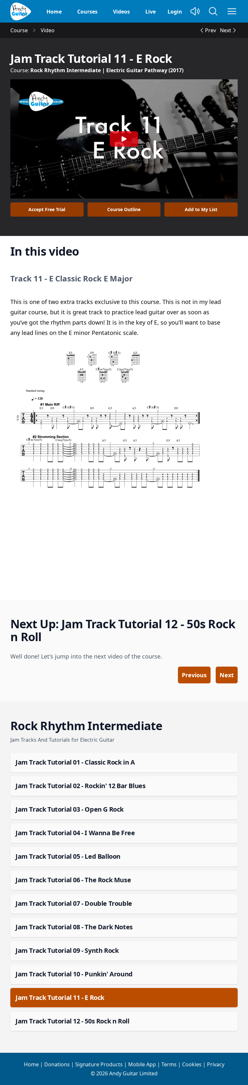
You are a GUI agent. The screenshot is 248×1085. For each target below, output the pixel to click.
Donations (57, 1064)
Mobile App (142, 1064)
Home (54, 11)
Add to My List (201, 209)
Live (150, 11)
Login (175, 11)
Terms (169, 1064)
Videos (121, 11)
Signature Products (99, 1064)
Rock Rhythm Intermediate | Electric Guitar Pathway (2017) (106, 70)
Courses (87, 11)
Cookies (192, 1064)
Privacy (215, 1064)
